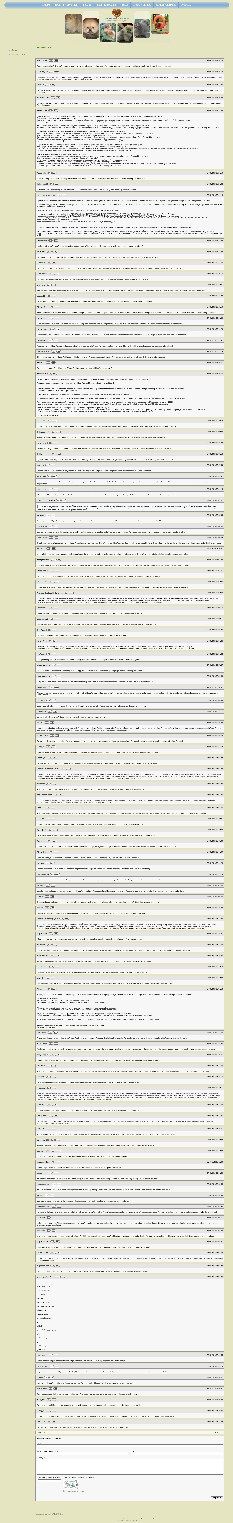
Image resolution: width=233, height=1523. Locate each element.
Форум (14, 50)
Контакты (186, 5)
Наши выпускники (107, 5)
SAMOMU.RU (56, 1514)
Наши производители (66, 5)
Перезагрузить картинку (74, 1491)
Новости (87, 5)
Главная (46, 5)
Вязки (125, 5)
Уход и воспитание (166, 5)
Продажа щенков (142, 5)
